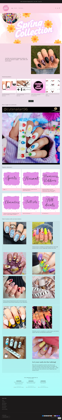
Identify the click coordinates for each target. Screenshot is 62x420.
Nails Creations (54, 417)
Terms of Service (4, 406)
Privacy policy (4, 407)
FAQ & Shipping (4, 403)
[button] (56, 8)
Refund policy (4, 404)
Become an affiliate (4, 409)
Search (3, 400)
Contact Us (3, 401)
